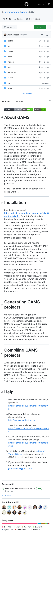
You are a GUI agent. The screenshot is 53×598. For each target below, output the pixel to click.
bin (9, 46)
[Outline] (49, 101)
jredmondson (12, 12)
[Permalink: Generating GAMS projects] (2, 304)
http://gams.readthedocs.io (21, 420)
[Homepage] (26, 4)
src (9, 83)
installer (11, 62)
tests (10, 88)
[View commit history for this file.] (47, 34)
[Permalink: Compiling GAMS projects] (2, 352)
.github (11, 41)
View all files (26, 93)
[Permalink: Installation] (2, 202)
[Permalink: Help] (2, 392)
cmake (10, 51)
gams (24, 12)
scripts (10, 78)
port (9, 67)
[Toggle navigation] (4, 4)
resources (12, 72)
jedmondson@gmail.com (20, 468)
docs (10, 56)
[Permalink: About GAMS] (2, 117)
